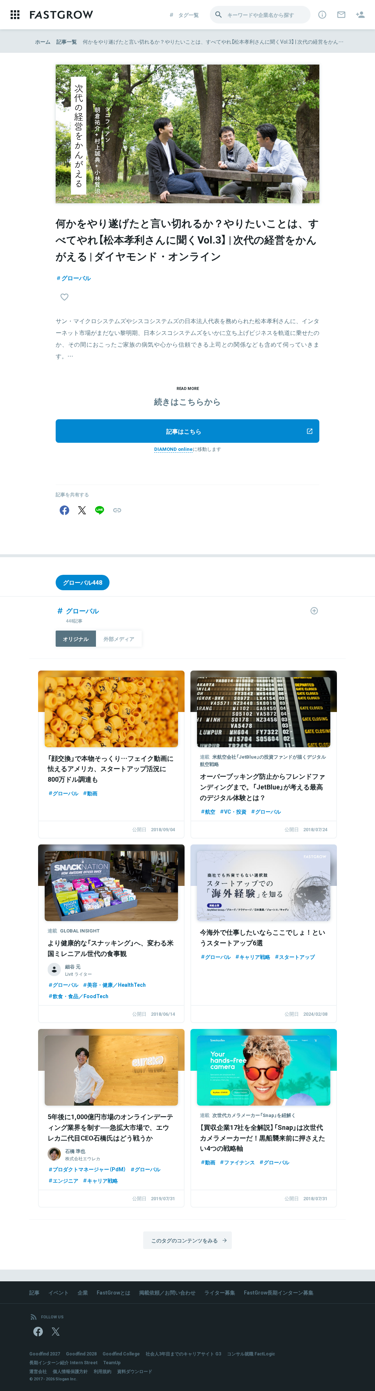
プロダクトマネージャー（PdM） (89, 1169)
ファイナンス (239, 1162)
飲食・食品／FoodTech (80, 996)
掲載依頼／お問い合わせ (167, 1292)
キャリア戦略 (255, 956)
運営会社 (38, 1371)
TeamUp (111, 1362)
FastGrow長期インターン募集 (278, 1292)
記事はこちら (183, 431)
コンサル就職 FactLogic (251, 1353)
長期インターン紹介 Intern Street (63, 1362)
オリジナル (76, 638)
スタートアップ (297, 956)
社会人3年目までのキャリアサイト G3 (183, 1353)
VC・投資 (235, 811)
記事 (34, 1292)
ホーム (43, 41)
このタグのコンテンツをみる (184, 1240)
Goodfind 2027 (44, 1353)
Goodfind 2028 (81, 1353)
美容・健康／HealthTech (116, 984)
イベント (58, 1292)
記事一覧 (66, 41)
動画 (92, 793)
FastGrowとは (113, 1292)
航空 (210, 811)
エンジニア (65, 1180)
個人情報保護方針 (70, 1371)
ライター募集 (219, 1292)
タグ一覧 (188, 14)
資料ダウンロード (134, 1371)
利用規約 (102, 1371)
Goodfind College (121, 1353)
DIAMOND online (173, 448)
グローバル (76, 277)
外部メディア (119, 638)
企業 (83, 1292)
